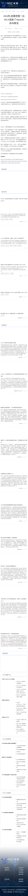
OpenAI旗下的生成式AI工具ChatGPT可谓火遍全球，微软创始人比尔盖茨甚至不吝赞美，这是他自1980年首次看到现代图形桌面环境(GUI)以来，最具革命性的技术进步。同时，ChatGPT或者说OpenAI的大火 (14, 242)
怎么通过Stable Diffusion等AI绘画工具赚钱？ (21, 824)
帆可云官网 (20, 582)
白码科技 (20, 521)
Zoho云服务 (20, 648)
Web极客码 (20, 357)
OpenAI (18, 11)
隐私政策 (21, 879)
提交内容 (21, 874)
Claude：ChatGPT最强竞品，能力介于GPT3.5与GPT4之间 (21, 691)
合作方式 (21, 867)
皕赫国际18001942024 (18, 390)
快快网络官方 (19, 457)
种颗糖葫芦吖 (19, 549)
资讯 (10, 11)
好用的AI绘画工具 (5, 700)
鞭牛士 (21, 275)
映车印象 (20, 488)
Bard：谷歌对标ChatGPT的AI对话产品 (21, 731)
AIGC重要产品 (7, 675)
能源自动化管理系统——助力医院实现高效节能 (11, 407)
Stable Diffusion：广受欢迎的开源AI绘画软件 (21, 704)
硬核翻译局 (20, 317)
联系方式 (7, 870)
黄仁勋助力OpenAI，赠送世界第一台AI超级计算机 (12, 313)
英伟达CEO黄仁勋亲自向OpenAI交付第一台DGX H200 (13, 264)
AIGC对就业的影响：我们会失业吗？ (9, 774)
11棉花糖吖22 (19, 617)
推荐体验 (4, 169)
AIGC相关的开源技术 (21, 753)
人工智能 (11, 273)
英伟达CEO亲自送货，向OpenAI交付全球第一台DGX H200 (14, 292)
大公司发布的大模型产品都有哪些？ (9, 743)
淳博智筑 (20, 423)
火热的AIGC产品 (5, 717)
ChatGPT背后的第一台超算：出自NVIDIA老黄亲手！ (13, 238)
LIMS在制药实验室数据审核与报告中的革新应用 (11, 505)
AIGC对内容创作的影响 (7, 797)
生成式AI (19, 245)
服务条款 (21, 881)
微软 (11, 245)
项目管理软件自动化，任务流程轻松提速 (10, 633)
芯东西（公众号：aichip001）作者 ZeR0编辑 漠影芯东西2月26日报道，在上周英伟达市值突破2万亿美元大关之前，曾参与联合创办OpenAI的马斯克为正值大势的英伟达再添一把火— (13, 215)
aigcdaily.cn (13, 889)
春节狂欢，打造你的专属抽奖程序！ (9, 566)
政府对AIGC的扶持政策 (7, 757)
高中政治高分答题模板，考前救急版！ (9, 537)
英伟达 (22, 11)
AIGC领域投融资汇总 (21, 759)
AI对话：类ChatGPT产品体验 (8, 679)
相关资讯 (4, 192)
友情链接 (21, 872)
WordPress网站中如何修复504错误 (8, 342)
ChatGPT (2, 245)
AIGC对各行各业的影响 (7, 829)
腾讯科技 (20, 296)
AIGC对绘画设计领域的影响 (7, 812)
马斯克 (13, 11)
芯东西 (21, 221)
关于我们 (7, 867)
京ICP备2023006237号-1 (19, 892)
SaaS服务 (21, 870)
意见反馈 (7, 879)
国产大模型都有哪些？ (21, 749)
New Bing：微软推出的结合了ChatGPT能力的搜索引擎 (21, 725)
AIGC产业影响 (7, 793)
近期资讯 (4, 325)
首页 (6, 11)
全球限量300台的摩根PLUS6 (7, 473)
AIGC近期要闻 (7, 739)
